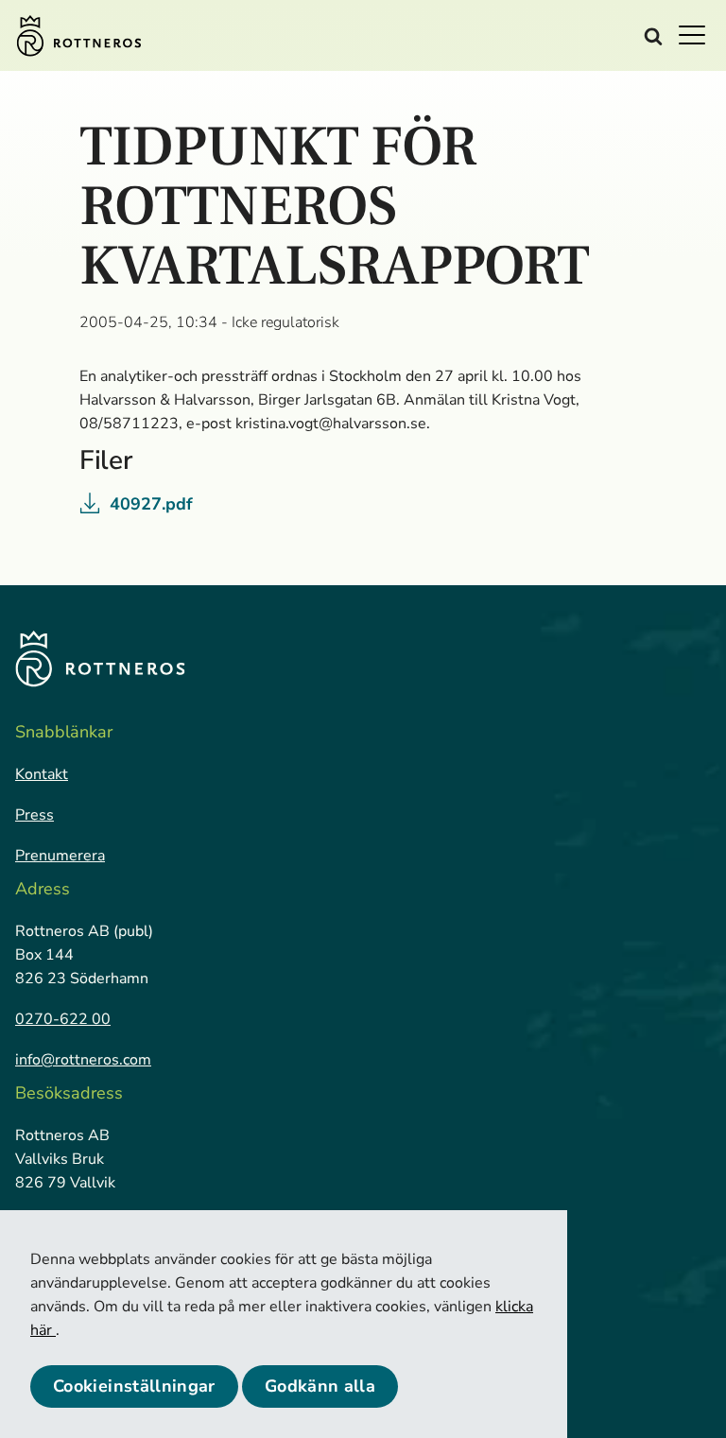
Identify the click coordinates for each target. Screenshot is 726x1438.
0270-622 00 (63, 1019)
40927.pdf (151, 504)
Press (34, 815)
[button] (697, 34)
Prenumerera (60, 855)
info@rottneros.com (83, 1059)
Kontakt (41, 774)
